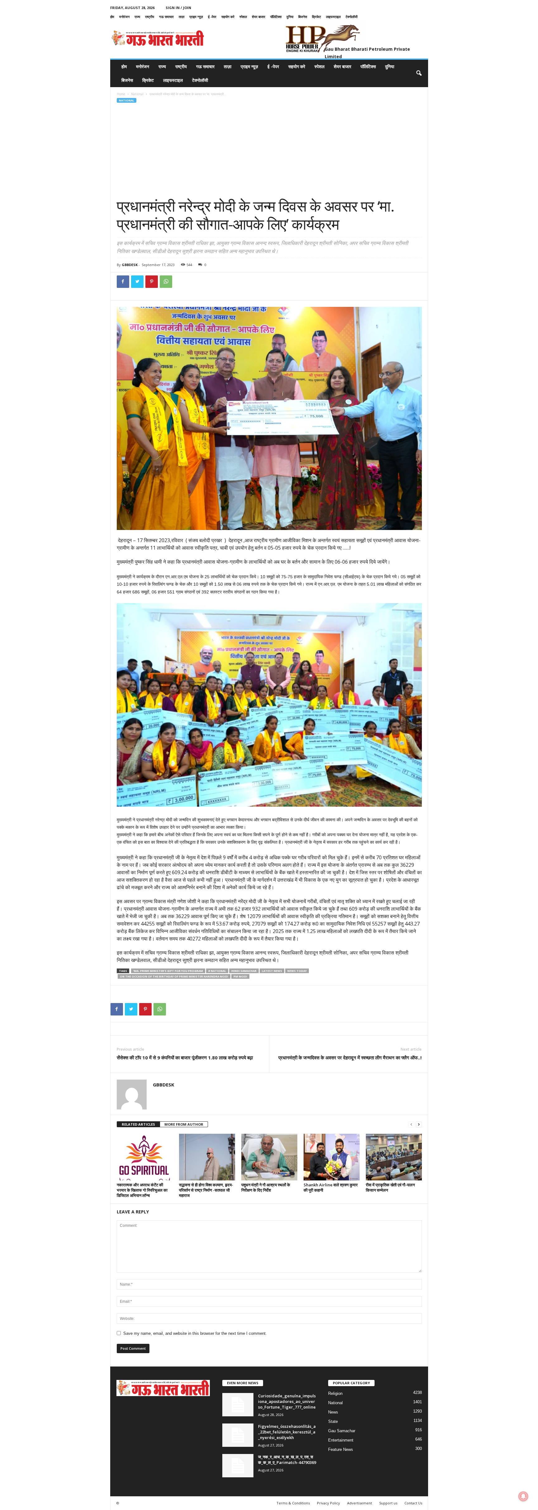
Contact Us (413, 1503)
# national (217, 971)
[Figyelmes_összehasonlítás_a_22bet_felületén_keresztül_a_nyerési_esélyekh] (237, 1435)
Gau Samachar (341, 1430)
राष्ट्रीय (149, 16)
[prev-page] (411, 1124)
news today (297, 971)
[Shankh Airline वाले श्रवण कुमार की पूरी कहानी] (332, 1157)
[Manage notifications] (523, 1496)
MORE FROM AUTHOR (183, 1124)
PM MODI (240, 976)
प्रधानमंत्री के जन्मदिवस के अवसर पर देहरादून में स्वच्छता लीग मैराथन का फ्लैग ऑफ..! (350, 1057)
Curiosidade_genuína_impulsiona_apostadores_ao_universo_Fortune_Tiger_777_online (287, 1401)
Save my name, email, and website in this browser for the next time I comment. (195, 1333)
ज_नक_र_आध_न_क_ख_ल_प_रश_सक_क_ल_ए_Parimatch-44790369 (287, 1459)
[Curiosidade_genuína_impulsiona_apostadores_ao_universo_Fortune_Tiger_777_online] (237, 1404)
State (333, 1421)
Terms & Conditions (293, 1503)
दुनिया (289, 16)
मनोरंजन (124, 16)
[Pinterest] (151, 281)
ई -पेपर (212, 16)
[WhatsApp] (166, 281)
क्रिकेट (316, 16)
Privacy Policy (328, 1503)
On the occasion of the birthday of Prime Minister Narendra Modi (174, 976)
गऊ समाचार (166, 16)
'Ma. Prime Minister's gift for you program (168, 971)
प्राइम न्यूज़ (196, 16)
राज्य (137, 16)
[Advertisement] (269, 150)
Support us (388, 1503)
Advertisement (359, 1503)
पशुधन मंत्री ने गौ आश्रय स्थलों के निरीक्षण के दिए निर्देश (265, 1187)
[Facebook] (123, 281)
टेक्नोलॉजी (351, 16)
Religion (335, 1393)
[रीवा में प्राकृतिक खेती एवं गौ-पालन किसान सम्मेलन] (394, 1157)
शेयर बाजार (258, 16)
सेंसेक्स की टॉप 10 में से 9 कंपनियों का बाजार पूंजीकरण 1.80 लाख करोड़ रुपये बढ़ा (185, 1057)
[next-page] (419, 1124)
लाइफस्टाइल (333, 16)
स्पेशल (243, 16)
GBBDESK (130, 264)
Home (121, 94)
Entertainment (340, 1440)
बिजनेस (302, 16)
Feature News (340, 1449)
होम (112, 16)
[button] (419, 73)
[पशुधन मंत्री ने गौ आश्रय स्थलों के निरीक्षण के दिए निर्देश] (269, 1157)
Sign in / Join (178, 7)
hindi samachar (244, 971)
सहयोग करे (227, 16)
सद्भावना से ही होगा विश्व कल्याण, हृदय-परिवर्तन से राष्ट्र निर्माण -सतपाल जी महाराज (206, 1190)
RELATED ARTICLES (138, 1124)
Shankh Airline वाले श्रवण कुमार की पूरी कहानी (331, 1187)
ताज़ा (181, 16)
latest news (272, 971)
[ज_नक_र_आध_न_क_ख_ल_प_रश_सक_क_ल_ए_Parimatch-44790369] (237, 1465)
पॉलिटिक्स (275, 16)
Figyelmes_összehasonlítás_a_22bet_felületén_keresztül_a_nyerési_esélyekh (287, 1431)
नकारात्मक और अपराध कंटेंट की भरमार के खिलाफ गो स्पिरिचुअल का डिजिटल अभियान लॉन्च (142, 1190)
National (137, 94)
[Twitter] (137, 281)
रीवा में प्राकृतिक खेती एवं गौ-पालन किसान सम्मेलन (390, 1187)
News (333, 1412)
